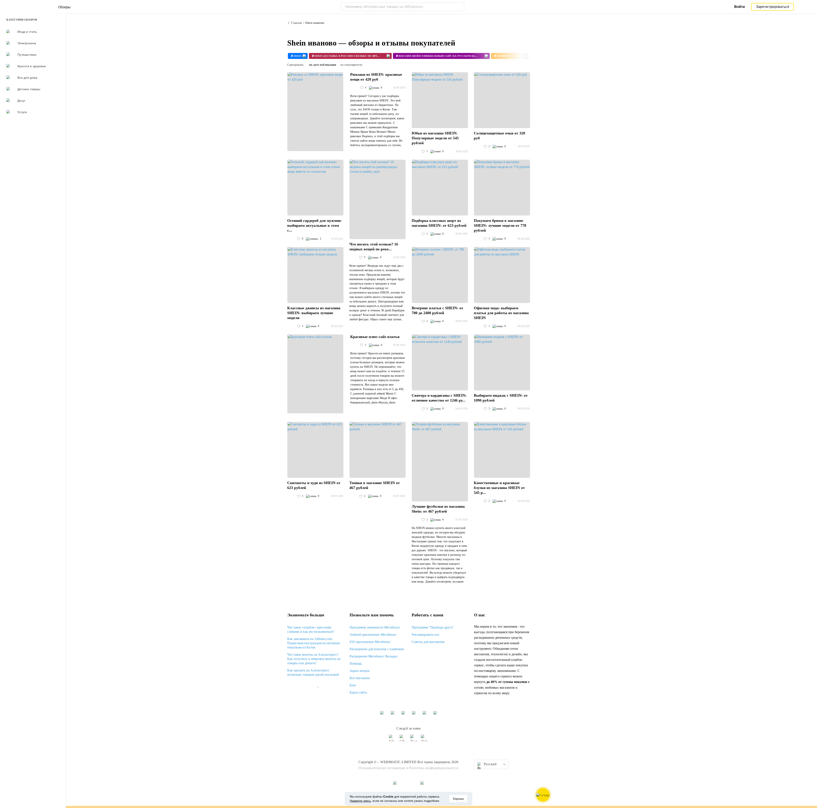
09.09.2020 (462, 233)
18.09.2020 (399, 87)
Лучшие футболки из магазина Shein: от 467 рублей (438, 508)
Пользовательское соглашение (382, 768)
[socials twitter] (413, 740)
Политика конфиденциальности (433, 768)
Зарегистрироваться (772, 7)
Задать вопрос (360, 671)
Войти (739, 7)
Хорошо (458, 798)
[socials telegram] (424, 740)
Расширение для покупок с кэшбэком (377, 649)
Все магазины (360, 678)
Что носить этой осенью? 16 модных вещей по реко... (373, 246)
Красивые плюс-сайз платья (375, 337)
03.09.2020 (399, 495)
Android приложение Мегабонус (373, 634)
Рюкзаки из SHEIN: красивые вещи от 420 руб (376, 76)
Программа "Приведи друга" (433, 627)
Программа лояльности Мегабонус (375, 627)
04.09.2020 (462, 408)
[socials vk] (392, 740)
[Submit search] (460, 7)
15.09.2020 (337, 238)
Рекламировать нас (425, 634)
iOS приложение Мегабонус (370, 642)
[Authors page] (354, 87)
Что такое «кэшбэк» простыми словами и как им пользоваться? (310, 629)
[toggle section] (318, 687)
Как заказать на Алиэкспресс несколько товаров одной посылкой (313, 672)
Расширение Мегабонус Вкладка (373, 656)
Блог (353, 685)
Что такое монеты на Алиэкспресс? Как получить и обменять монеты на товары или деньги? (313, 659)
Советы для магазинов (428, 642)
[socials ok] (403, 740)
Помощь (356, 663)
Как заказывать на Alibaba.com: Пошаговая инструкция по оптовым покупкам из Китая (313, 643)
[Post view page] (315, 111)
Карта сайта (358, 692)
